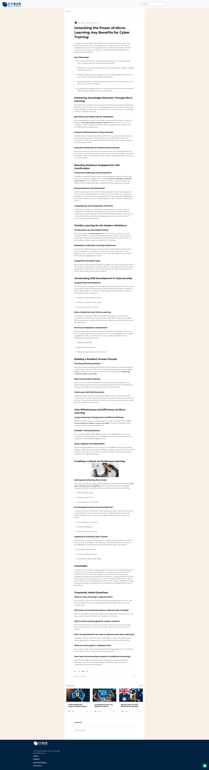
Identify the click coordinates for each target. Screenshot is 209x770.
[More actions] (134, 23)
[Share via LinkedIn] (83, 671)
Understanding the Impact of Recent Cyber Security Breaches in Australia (77, 705)
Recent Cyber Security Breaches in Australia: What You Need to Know (130, 705)
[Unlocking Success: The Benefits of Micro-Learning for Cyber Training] (104, 695)
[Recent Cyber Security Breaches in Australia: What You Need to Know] (131, 695)
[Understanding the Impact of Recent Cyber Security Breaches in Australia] (78, 695)
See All (141, 685)
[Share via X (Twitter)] (79, 671)
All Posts (68, 11)
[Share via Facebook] (75, 671)
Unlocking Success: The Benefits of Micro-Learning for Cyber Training (104, 705)
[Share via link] (87, 671)
